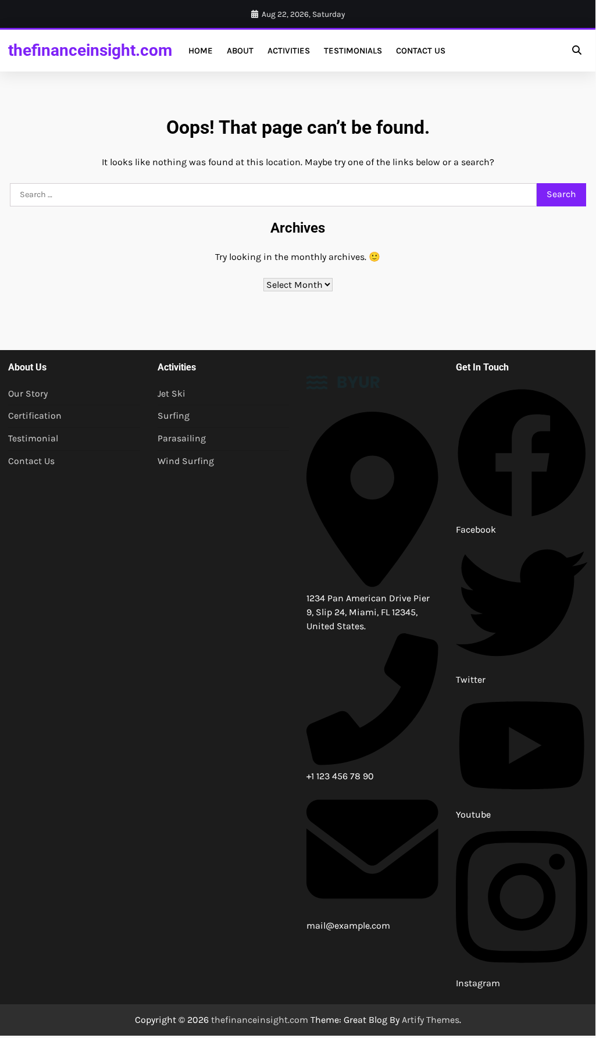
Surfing (174, 416)
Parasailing (182, 438)
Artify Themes (430, 1019)
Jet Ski (171, 393)
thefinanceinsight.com (90, 50)
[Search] (576, 50)
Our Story (28, 393)
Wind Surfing (186, 461)
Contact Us (420, 50)
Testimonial (33, 438)
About (240, 50)
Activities (288, 50)
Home (200, 50)
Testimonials (353, 50)
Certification (35, 416)
